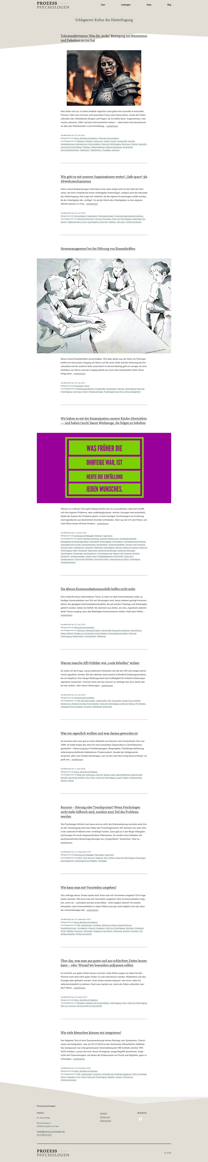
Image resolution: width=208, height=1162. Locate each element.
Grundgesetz (82, 928)
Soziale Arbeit (91, 556)
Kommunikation (94, 144)
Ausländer (97, 925)
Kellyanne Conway (79, 704)
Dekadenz (89, 141)
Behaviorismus (113, 539)
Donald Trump (127, 701)
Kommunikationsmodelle (118, 633)
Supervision (107, 536)
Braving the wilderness (121, 630)
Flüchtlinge (142, 1074)
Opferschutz (92, 550)
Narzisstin (143, 144)
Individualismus (81, 144)
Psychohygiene (66, 553)
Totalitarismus (96, 150)
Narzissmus (126, 144)
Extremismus (66, 704)
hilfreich (111, 858)
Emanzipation (117, 541)
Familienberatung (88, 544)
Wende (71, 780)
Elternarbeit (94, 541)
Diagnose (99, 858)
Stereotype (88, 931)
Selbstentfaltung (97, 147)
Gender (113, 141)
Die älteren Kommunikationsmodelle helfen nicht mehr (98, 589)
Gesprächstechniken (68, 928)
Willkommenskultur (133, 222)
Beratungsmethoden (128, 539)
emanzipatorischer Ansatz (71, 544)
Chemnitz (99, 775)
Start (103, 4)
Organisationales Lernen (77, 222)
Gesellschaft (122, 141)
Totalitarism (84, 150)
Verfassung (117, 931)
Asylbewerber (86, 925)
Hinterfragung (130, 389)
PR (136, 704)
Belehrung (106, 925)
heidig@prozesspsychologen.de (51, 1131)
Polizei (85, 392)
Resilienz (135, 553)
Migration (111, 1077)
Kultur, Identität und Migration (86, 138)
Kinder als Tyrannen (130, 547)
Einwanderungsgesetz (122, 1074)
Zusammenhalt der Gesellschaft (89, 1006)
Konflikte (81, 778)
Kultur (92, 778)
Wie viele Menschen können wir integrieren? (91, 1033)
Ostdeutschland (135, 778)
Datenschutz (105, 1120)
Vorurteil (126, 931)
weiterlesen (112, 126)
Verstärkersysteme (68, 562)
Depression (98, 141)
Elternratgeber (106, 541)
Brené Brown (136, 630)
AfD (78, 701)
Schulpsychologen (78, 556)
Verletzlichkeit (90, 636)
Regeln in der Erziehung (122, 553)
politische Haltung (127, 704)
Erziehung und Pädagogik (83, 536)
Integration (100, 928)
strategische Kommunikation (72, 707)
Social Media (128, 147)
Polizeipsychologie (96, 392)
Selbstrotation (78, 636)
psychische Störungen (126, 550)
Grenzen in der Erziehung (135, 544)
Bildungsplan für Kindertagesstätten (75, 541)
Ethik (106, 858)
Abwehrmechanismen (85, 219)
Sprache (119, 1077)
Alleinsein (81, 630)
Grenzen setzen (67, 547)
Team (149, 4)
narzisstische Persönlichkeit (71, 147)
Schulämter (65, 556)
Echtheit (70, 633)
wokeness (116, 150)
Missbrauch (82, 550)
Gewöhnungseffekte (116, 544)
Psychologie (78, 386)
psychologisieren (90, 553)
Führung (98, 219)
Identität (131, 141)
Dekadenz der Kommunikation (97, 1003)
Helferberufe (79, 547)
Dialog (63, 633)
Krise (88, 778)
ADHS (79, 539)
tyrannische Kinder (101, 559)
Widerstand (107, 707)
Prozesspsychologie (105, 216)
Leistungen (125, 4)
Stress (86, 386)
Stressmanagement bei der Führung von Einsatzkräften (98, 249)
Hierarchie (89, 547)
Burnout (91, 858)
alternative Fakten (93, 630)
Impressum (105, 1117)
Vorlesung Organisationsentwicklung (128, 216)
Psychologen (141, 858)
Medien (126, 778)
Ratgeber (93, 861)
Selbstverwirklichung (113, 147)
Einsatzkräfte (100, 389)
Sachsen (64, 780)
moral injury (77, 392)
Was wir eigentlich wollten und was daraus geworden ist (99, 733)
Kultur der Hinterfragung (111, 144)
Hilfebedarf (98, 547)
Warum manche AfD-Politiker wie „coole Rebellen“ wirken (100, 663)
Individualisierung (67, 144)
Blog (169, 4)
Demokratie (116, 701)
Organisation (92, 216)
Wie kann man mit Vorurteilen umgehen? (88, 887)
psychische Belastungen (107, 550)
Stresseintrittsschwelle (70, 150)
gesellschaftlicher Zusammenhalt (129, 775)
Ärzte (85, 858)
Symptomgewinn (67, 559)
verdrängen (102, 861)
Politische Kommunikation (108, 138)
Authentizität (106, 630)
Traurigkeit (106, 150)
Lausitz (119, 778)
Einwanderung (107, 1074)
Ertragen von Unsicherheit (84, 633)
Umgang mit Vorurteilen (102, 931)
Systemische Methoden (84, 559)
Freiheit (107, 141)
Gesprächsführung (124, 925)
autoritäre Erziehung (91, 539)
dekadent (80, 141)
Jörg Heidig (72, 778)
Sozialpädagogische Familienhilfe (110, 556)
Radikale (70, 931)
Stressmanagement (133, 392)
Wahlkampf (101, 636)
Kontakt (103, 1113)
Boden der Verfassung (85, 775)
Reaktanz (86, 147)
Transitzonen (128, 1077)
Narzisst (135, 144)
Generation (106, 219)
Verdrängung (135, 559)
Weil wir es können (68, 1006)
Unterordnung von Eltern (119, 559)
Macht (74, 550)
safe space (121, 222)
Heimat (63, 1077)
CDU (109, 701)
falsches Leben (109, 775)
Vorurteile (88, 707)
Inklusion (118, 547)
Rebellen (142, 704)
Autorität (103, 539)
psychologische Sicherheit (98, 222)
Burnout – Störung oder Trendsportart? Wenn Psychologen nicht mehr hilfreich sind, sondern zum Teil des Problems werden (100, 811)
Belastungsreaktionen (85, 389)
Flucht (134, 1074)
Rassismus (78, 931)
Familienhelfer (102, 544)
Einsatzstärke (111, 389)
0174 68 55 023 (44, 1135)
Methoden (98, 536)
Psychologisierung (111, 392)
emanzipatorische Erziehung (134, 541)
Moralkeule (139, 928)
